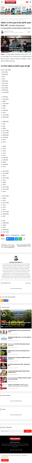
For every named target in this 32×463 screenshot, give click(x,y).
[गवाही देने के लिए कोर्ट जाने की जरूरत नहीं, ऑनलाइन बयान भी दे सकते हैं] (3, 353)
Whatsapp (20, 239)
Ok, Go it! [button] (5, 460)
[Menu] (2, 2)
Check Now (4, 457)
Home (2, 18)
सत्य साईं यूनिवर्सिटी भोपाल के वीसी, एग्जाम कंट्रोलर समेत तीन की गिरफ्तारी (19, 331)
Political (6, 18)
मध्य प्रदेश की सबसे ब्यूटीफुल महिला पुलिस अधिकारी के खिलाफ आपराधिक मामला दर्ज (19, 372)
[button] (27, 2)
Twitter (16, 239)
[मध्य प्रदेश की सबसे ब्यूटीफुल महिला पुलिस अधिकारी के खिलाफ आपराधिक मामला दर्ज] (3, 373)
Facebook (11, 238)
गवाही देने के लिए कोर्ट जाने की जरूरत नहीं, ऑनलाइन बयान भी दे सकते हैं (19, 351)
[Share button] (24, 239)
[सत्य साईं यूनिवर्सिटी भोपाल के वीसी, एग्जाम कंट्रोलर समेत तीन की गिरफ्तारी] (3, 332)
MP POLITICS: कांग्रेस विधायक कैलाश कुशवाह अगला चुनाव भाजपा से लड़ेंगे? (18, 344)
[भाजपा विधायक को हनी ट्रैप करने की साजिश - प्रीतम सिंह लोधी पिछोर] (3, 366)
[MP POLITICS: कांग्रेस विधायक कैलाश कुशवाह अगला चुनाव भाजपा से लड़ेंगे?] (3, 346)
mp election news (15, 235)
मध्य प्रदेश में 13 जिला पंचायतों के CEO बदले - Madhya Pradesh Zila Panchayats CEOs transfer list (18, 385)
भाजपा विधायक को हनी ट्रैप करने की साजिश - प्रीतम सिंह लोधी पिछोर (19, 365)
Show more (28, 283)
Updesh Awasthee (15, 262)
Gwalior (7, 235)
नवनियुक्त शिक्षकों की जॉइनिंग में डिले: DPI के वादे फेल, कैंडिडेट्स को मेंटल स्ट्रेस (19, 338)
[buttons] (11, 450)
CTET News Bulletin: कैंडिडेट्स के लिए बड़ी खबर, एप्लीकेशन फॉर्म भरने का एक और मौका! (19, 378)
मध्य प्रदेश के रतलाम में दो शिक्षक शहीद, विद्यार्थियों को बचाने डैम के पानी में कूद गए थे (19, 358)
